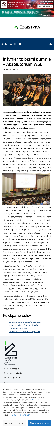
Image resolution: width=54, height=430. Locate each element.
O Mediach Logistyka (13, 373)
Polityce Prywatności (38, 400)
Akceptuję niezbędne (14, 423)
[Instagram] (15, 44)
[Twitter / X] (11, 44)
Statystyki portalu (12, 378)
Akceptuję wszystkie (39, 423)
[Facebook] (6, 44)
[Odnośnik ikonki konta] (50, 44)
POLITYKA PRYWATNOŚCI (20, 415)
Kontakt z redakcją (12, 369)
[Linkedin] (2, 44)
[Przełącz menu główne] (41, 44)
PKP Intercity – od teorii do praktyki (24, 332)
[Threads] (20, 44)
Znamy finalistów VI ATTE (20, 328)
